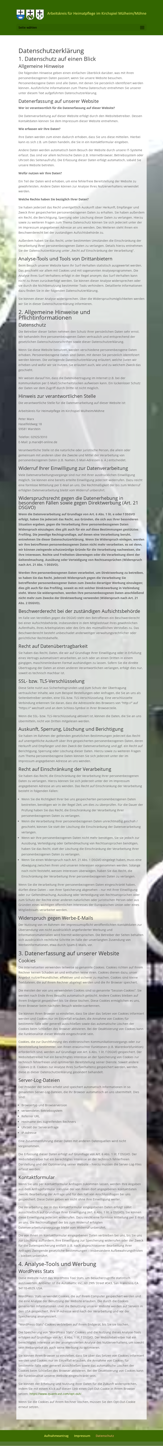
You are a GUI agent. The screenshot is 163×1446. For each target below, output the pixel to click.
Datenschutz (105, 1436)
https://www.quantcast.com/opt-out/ (55, 1394)
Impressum (82, 1436)
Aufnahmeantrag (56, 1436)
